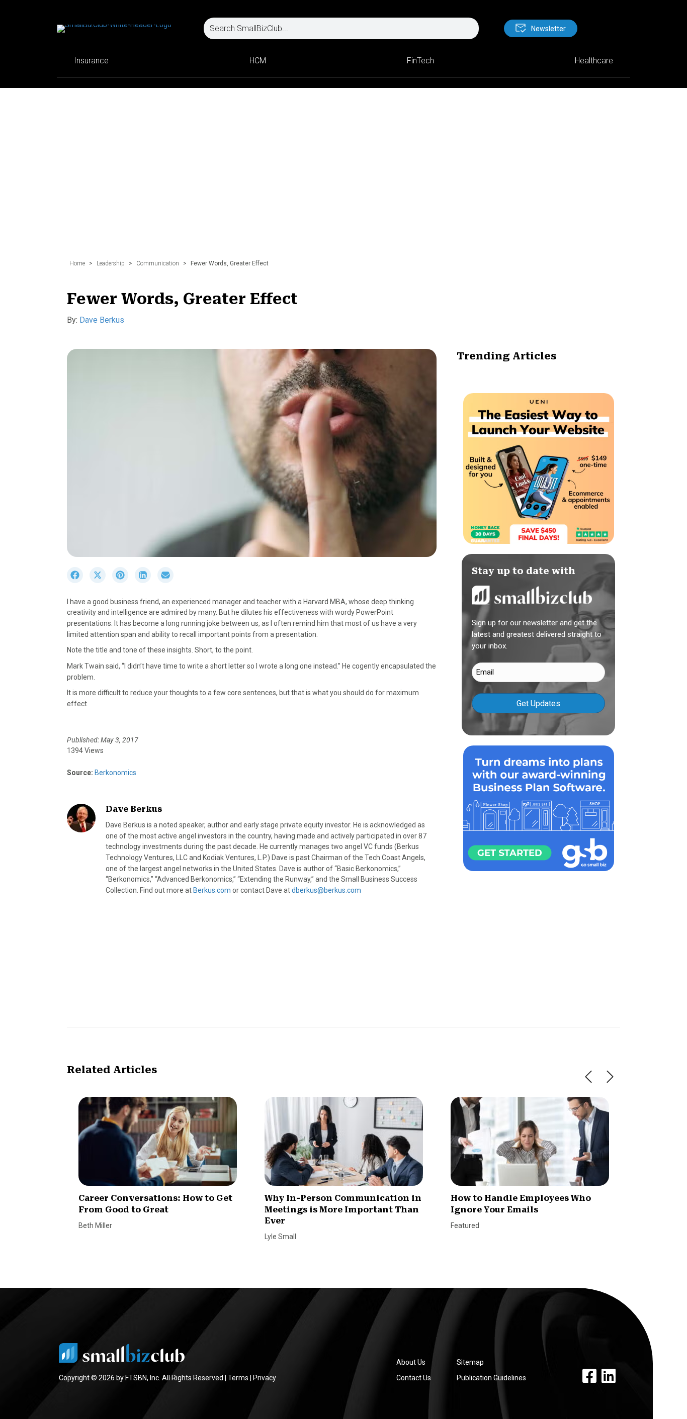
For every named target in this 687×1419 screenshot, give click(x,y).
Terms (238, 1378)
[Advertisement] (343, 178)
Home (77, 263)
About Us (410, 1362)
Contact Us (413, 1378)
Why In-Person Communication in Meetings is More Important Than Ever (343, 1209)
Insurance (91, 60)
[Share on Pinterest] (123, 581)
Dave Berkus (101, 320)
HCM (257, 60)
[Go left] (588, 1076)
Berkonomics (114, 773)
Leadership (111, 263)
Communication (157, 263)
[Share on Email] (168, 581)
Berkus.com (212, 890)
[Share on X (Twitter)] (101, 581)
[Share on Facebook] (78, 581)
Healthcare (594, 60)
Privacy (264, 1378)
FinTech (420, 60)
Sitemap (470, 1362)
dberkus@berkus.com (326, 890)
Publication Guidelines (491, 1378)
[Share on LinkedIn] (146, 581)
